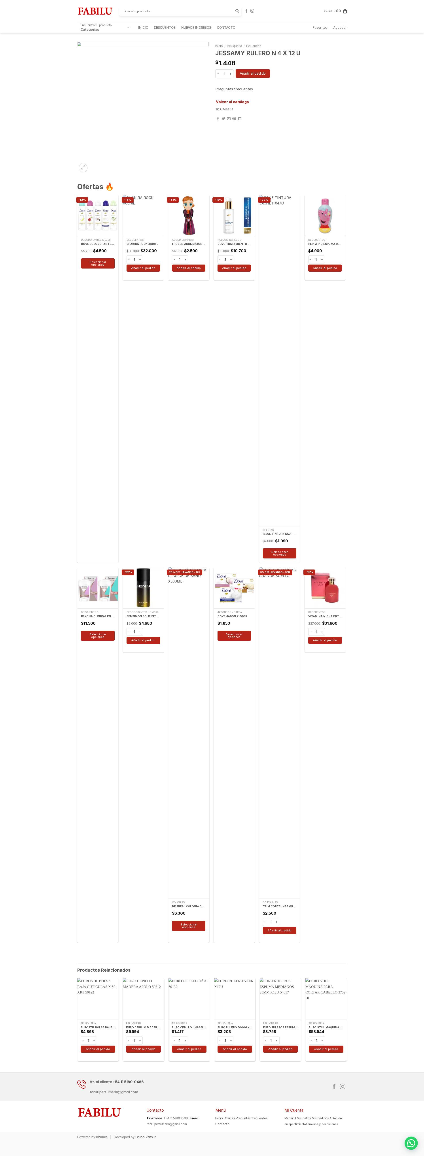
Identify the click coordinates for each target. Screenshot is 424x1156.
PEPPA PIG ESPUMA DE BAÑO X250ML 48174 (325, 244)
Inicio (219, 46)
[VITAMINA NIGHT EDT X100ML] (325, 587)
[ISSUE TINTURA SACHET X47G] (279, 360)
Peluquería (234, 46)
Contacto (222, 1124)
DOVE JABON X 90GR (232, 616)
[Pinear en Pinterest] (234, 119)
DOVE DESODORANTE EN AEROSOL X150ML (98, 244)
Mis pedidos (320, 1118)
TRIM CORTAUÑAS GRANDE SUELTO (279, 906)
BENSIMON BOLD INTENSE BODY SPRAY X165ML (143, 616)
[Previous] (77, 1021)
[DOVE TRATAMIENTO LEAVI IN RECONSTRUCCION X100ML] (234, 215)
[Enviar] (237, 11)
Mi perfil (290, 1118)
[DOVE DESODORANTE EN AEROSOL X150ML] (97, 215)
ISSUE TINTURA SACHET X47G (279, 533)
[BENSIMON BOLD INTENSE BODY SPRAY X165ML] (143, 587)
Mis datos (304, 1118)
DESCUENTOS (165, 27)
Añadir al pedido (253, 73)
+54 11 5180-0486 (128, 1082)
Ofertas (229, 1118)
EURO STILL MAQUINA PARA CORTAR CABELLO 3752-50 (326, 1027)
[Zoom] (83, 168)
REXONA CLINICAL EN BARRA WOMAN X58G (98, 616)
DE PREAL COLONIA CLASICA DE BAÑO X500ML (189, 906)
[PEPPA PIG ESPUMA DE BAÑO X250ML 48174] (325, 215)
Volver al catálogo (232, 102)
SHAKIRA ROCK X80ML (142, 244)
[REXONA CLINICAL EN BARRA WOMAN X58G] (97, 587)
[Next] (346, 1021)
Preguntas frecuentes (234, 89)
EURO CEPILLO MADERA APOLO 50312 (143, 1027)
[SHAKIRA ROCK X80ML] (143, 215)
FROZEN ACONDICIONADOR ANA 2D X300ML (189, 244)
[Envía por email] (229, 119)
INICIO (143, 27)
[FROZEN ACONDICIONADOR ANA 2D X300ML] (188, 215)
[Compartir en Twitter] (223, 119)
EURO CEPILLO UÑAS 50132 (189, 1027)
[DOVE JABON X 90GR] (234, 587)
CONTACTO (226, 27)
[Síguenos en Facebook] (246, 11)
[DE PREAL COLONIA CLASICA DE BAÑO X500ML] (188, 733)
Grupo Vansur (145, 1137)
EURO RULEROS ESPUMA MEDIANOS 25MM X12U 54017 (280, 1027)
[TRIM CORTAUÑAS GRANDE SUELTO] (279, 733)
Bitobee (102, 1137)
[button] (411, 1143)
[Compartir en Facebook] (218, 119)
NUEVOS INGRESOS (196, 27)
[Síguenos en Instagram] (252, 11)
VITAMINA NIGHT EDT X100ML (325, 616)
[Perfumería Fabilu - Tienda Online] (95, 11)
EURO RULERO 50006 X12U (235, 1027)
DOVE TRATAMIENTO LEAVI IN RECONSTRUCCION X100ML (234, 244)
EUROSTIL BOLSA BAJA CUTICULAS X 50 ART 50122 (98, 1027)
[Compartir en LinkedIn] (239, 119)
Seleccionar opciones (98, 263)
